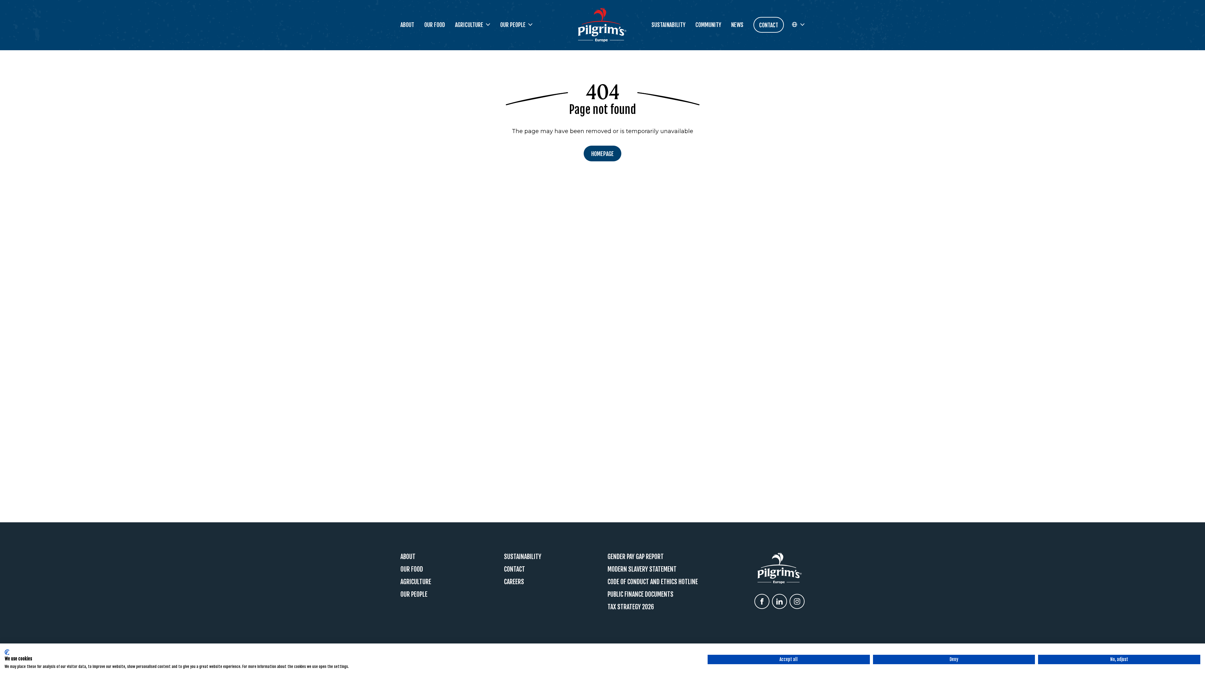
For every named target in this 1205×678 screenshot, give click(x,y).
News (737, 24)
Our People (413, 594)
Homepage (602, 153)
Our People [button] (513, 24)
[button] (798, 25)
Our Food (434, 24)
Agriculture (415, 582)
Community (708, 24)
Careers (514, 582)
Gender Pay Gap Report (636, 557)
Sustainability (668, 24)
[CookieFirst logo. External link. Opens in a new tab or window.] (7, 652)
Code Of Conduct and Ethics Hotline (653, 582)
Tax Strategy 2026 (631, 607)
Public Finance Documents (640, 594)
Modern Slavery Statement (642, 569)
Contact (514, 569)
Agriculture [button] (469, 24)
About (407, 24)
